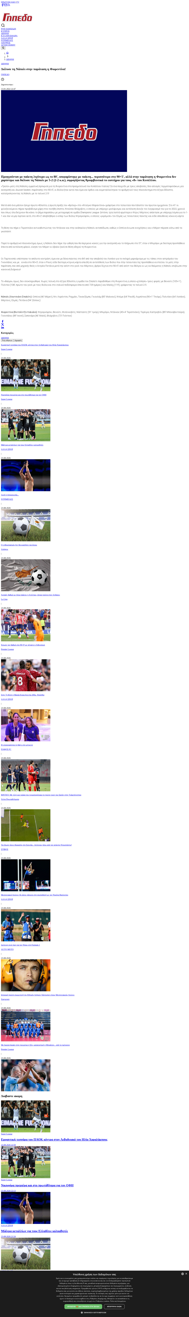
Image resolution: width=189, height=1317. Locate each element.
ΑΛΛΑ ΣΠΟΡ (7, 38)
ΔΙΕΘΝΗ (5, 33)
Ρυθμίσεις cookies (102, 1301)
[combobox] (182, 1274)
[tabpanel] (94, 717)
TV (17, 2)
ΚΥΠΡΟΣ (5, 31)
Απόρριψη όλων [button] (114, 1306)
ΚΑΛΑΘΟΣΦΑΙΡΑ (9, 36)
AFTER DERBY (8, 45)
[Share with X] (2, 324)
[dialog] (94, 1294)
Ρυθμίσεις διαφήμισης (98, 1298)
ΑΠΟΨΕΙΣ (5, 43)
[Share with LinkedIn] (2, 327)
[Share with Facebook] (2, 321)
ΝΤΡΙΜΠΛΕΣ (7, 40)
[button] (94, 1312)
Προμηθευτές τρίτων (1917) (91, 1288)
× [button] (186, 1274)
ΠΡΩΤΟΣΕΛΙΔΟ (8, 2)
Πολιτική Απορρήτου (118, 1301)
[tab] (7, 340)
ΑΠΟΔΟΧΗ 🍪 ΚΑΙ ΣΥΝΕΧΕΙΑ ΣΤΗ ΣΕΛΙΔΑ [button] (83, 1306)
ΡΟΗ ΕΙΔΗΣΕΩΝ (8, 29)
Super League (6, 1134)
